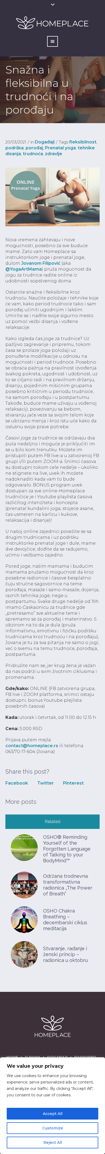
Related (52, 821)
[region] (52, 1105)
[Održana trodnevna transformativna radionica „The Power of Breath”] (24, 884)
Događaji (45, 142)
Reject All (52, 1142)
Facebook (16, 783)
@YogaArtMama (23, 269)
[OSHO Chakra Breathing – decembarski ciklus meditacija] (24, 919)
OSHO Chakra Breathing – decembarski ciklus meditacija (65, 919)
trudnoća (33, 153)
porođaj (34, 147)
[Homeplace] (52, 1026)
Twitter (45, 783)
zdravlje (53, 153)
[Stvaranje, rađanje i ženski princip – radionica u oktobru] (24, 954)
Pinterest (73, 783)
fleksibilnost (82, 142)
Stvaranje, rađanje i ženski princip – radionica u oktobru (65, 954)
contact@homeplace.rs (31, 745)
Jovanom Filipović (40, 263)
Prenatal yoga (60, 147)
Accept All (52, 1113)
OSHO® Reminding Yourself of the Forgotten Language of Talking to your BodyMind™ (66, 848)
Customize (52, 1128)
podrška (14, 147)
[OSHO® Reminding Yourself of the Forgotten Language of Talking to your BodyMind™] (24, 847)
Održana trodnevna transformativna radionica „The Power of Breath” (67, 884)
